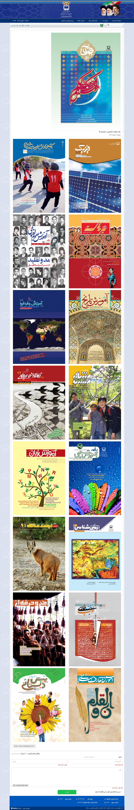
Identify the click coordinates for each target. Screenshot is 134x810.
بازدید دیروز (115, 802)
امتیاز (120, 757)
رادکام (19, 808)
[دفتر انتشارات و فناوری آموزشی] (66, 11)
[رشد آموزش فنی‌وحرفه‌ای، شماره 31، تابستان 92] (39, 629)
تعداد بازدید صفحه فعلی (91, 802)
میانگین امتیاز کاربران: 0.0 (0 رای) (30, 754)
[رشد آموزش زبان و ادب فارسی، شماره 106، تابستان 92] (94, 629)
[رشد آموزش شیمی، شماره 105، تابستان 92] (94, 478)
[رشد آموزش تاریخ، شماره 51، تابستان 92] (94, 327)
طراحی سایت (26, 808)
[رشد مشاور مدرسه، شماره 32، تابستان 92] (94, 402)
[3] (89, 757)
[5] (93, 757)
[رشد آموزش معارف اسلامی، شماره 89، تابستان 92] (94, 705)
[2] (87, 757)
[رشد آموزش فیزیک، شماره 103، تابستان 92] (94, 175)
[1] (85, 757)
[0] (12, 754)
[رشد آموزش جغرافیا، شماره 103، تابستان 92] (39, 327)
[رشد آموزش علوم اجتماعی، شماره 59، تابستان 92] (39, 251)
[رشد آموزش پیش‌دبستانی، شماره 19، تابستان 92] (39, 705)
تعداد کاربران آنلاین (113, 799)
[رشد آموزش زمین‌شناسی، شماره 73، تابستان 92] (94, 553)
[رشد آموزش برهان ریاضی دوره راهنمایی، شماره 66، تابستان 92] (94, 251)
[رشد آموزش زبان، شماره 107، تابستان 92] (39, 478)
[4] (91, 757)
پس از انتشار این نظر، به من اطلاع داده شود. (107, 792)
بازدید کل (90, 799)
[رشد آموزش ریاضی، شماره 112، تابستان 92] (39, 402)
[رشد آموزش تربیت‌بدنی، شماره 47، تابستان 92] (39, 175)
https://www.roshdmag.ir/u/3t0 (24, 746)
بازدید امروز (68, 799)
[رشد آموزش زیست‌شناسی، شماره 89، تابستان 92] (39, 553)
